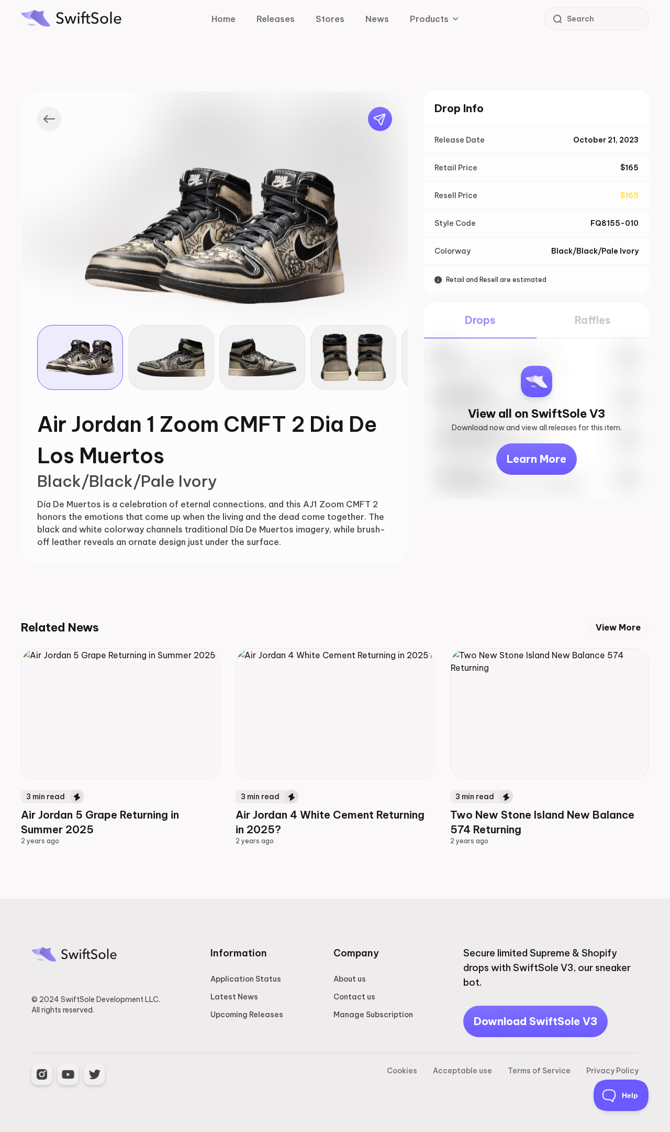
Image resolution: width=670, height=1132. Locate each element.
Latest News (234, 997)
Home (223, 19)
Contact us (354, 997)
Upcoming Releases (246, 1014)
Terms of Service (539, 1070)
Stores (330, 19)
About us (349, 979)
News (377, 19)
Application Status (245, 979)
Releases (275, 19)
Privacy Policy (612, 1070)
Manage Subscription (373, 1014)
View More (618, 627)
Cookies (402, 1070)
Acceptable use (462, 1070)
